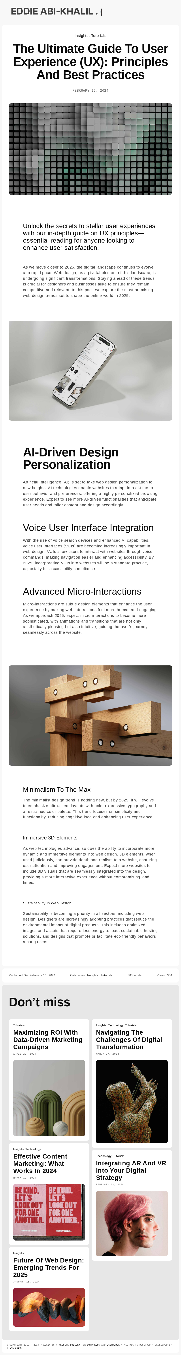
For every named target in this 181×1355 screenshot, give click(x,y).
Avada (46, 1345)
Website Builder (69, 1345)
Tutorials (99, 35)
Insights (82, 35)
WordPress (93, 1345)
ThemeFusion (14, 1348)
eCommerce (113, 1345)
